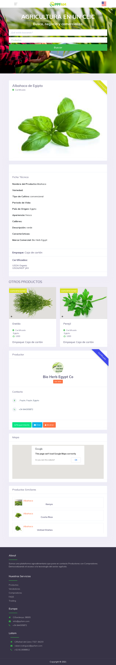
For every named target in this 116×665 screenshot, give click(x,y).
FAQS (11, 597)
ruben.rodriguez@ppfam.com (28, 645)
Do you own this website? (45, 460)
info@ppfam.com (20, 621)
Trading (12, 600)
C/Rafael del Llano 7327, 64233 (28, 642)
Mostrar (50, 425)
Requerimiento (23, 425)
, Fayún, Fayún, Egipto (28, 400)
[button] (19, 125)
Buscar (58, 47)
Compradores (15, 593)
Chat (38, 425)
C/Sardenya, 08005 (21, 617)
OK (76, 460)
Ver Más (58, 381)
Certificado (20, 90)
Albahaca (28, 500)
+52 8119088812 (22, 649)
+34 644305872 (25, 409)
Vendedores (14, 589)
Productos (13, 585)
